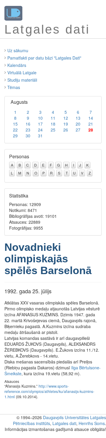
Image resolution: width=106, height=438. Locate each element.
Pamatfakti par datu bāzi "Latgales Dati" (44, 58)
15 (15, 124)
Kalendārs (16, 65)
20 (78, 124)
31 (40, 136)
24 (40, 130)
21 (90, 124)
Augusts (19, 101)
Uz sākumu (17, 50)
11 (53, 118)
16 (28, 124)
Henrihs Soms (92, 423)
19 (65, 124)
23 (28, 130)
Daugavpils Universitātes (66, 417)
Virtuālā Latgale (22, 72)
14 (90, 118)
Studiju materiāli (22, 80)
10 (40, 118)
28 (90, 130)
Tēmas (13, 87)
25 (53, 130)
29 (15, 136)
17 (40, 124)
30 (28, 136)
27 (78, 130)
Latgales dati (64, 423)
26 (65, 130)
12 (65, 118)
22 (15, 130)
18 (53, 124)
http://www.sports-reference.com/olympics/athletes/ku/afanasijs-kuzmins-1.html (49, 391)
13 (78, 118)
